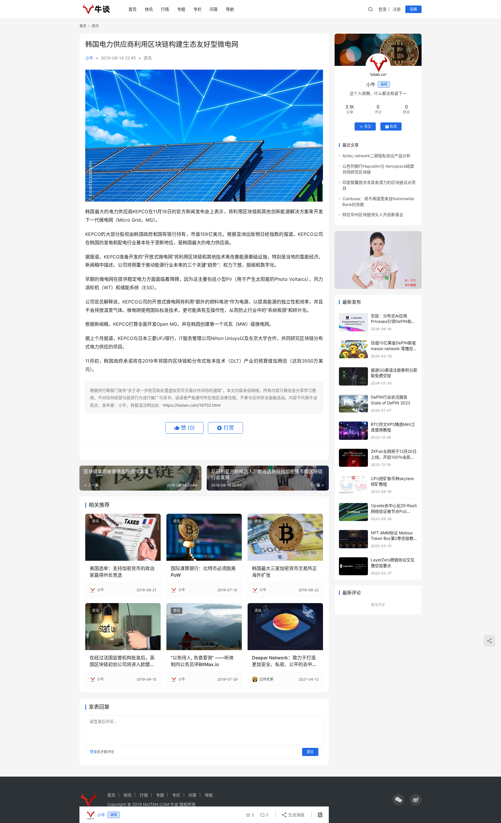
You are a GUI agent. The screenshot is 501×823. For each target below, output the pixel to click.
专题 (181, 9)
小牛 (89, 57)
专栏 (197, 9)
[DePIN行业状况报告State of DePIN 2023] (353, 404)
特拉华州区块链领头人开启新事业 (372, 214)
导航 (230, 9)
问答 (214, 9)
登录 (382, 9)
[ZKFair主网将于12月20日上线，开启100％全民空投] (353, 458)
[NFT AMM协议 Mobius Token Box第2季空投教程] (353, 539)
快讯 (149, 9)
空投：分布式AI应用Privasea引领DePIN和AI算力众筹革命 (393, 321)
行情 (165, 9)
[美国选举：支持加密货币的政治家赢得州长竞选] (123, 537)
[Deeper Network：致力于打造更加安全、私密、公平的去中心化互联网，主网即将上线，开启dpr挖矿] (285, 626)
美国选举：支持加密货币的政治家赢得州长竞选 (122, 571)
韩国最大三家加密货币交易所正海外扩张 (284, 571)
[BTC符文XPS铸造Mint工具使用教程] (353, 431)
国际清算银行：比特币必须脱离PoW (203, 571)
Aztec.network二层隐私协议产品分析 (376, 155)
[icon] (398, 800)
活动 (257, 610)
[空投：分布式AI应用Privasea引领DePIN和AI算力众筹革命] (353, 322)
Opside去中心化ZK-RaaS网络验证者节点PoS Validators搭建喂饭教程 (394, 511)
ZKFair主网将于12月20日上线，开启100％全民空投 (394, 457)
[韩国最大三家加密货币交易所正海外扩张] (285, 537)
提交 (310, 752)
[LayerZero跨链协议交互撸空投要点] (353, 566)
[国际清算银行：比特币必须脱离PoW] (204, 537)
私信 (393, 126)
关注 (367, 126)
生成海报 (295, 814)
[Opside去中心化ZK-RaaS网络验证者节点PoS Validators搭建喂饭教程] (353, 512)
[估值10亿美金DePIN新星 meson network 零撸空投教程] (353, 349)
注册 (397, 9)
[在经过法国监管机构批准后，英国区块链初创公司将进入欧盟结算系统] (123, 626)
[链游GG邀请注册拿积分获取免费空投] (353, 376)
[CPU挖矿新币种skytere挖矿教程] (353, 485)
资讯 (148, 57)
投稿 (413, 9)
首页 (132, 9)
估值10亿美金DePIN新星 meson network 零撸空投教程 (394, 349)
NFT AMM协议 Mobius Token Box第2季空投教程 (392, 538)
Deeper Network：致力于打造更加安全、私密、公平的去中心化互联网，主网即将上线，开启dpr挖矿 (284, 661)
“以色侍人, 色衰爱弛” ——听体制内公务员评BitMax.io (202, 661)
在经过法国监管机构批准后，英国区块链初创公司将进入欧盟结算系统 (122, 661)
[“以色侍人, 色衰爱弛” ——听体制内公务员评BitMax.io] (204, 626)
